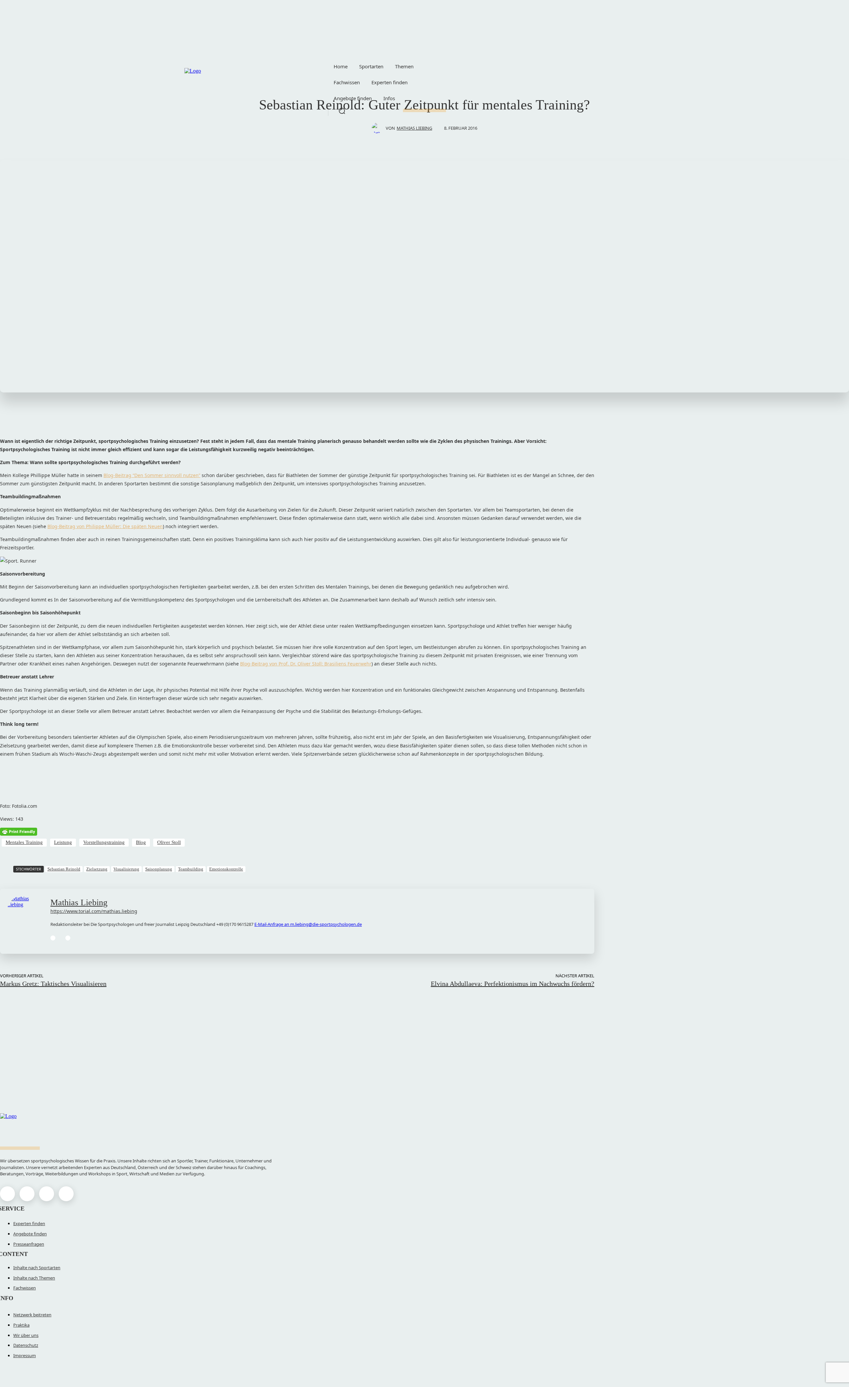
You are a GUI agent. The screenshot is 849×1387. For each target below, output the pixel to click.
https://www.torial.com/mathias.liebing (93, 911)
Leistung (63, 842)
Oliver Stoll (169, 842)
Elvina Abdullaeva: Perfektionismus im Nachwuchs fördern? (512, 983)
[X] (46, 1193)
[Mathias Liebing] (379, 128)
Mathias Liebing (414, 128)
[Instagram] (27, 1193)
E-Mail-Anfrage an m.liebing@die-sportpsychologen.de (308, 924)
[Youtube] (66, 1193)
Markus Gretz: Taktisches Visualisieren (53, 983)
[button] (342, 110)
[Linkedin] (52, 938)
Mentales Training (24, 842)
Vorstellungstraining (104, 842)
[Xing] (67, 938)
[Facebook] (7, 1193)
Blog (141, 842)
